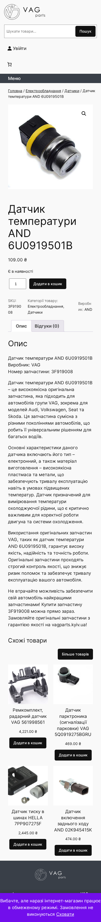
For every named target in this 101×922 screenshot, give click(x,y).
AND (88, 309)
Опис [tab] (21, 326)
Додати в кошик (47, 284)
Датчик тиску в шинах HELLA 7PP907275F (28, 817)
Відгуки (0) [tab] (47, 326)
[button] (84, 113)
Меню (14, 78)
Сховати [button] (65, 914)
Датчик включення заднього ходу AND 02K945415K (73, 820)
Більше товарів (75, 654)
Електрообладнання (43, 90)
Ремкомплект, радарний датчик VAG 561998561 (28, 716)
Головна (15, 90)
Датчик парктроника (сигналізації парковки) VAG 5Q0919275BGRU (73, 722)
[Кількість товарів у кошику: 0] (9, 64)
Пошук (85, 31)
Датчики (71, 90)
